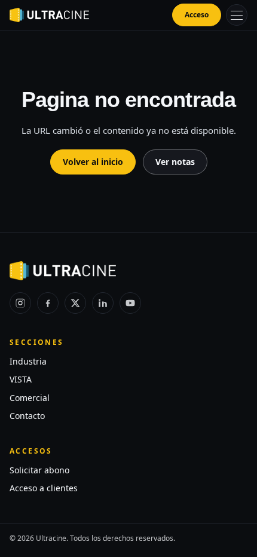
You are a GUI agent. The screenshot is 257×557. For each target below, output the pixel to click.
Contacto (27, 415)
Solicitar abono (39, 470)
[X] (75, 303)
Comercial (30, 397)
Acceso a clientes (44, 488)
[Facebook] (48, 303)
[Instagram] (20, 303)
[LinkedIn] (103, 303)
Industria (28, 361)
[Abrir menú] (236, 15)
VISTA (21, 379)
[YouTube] (130, 303)
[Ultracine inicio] (49, 15)
